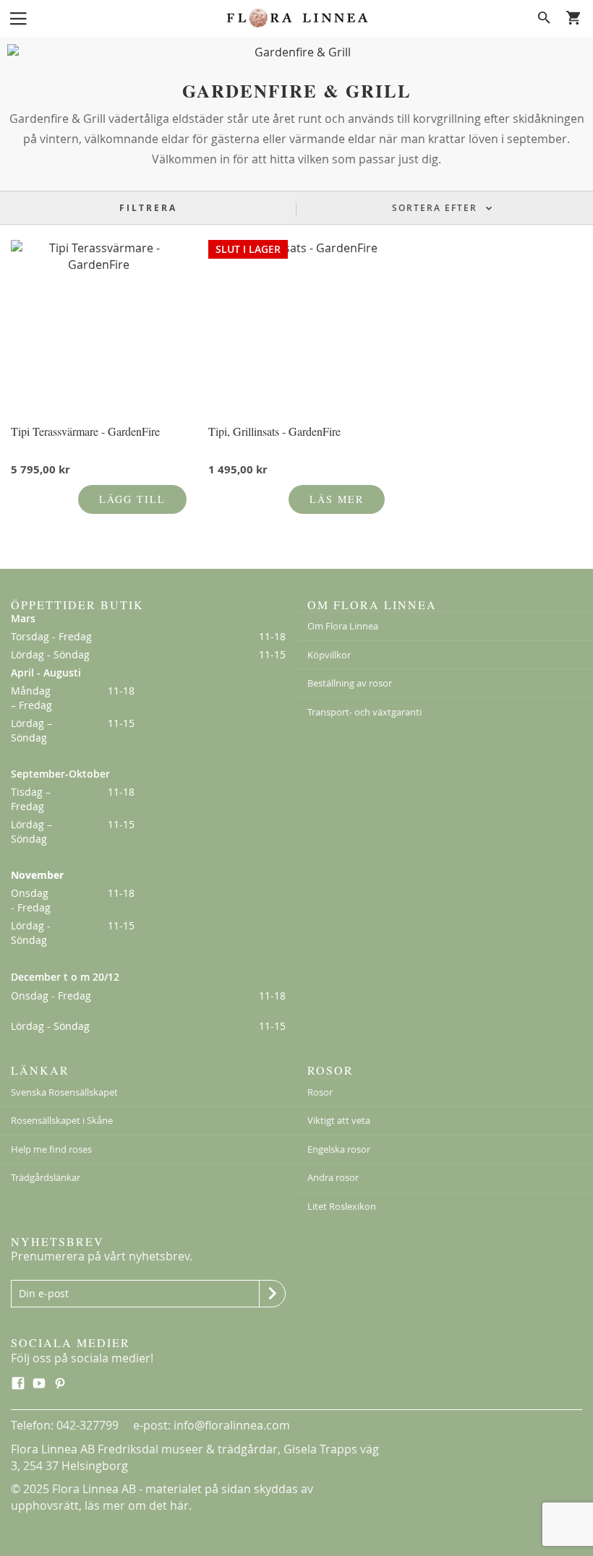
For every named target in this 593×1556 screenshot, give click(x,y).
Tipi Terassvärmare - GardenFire (85, 431)
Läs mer (337, 499)
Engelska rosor (338, 1149)
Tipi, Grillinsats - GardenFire (274, 431)
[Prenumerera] (272, 1293)
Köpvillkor (329, 654)
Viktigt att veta (338, 1120)
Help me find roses (51, 1149)
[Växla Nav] (18, 17)
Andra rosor (333, 1177)
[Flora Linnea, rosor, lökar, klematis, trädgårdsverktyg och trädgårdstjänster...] (296, 18)
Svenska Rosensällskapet (64, 1092)
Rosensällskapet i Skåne (62, 1120)
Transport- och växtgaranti (364, 711)
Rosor (320, 1092)
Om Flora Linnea (342, 625)
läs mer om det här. (138, 1505)
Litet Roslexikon (341, 1206)
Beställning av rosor (349, 682)
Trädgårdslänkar (45, 1177)
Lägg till (132, 499)
